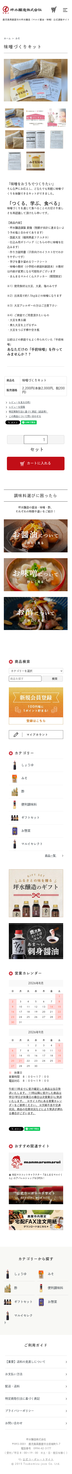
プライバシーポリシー (19, 1410)
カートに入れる (39, 463)
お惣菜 (25, 830)
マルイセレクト (31, 843)
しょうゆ (27, 765)
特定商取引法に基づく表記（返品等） (28, 411)
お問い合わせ (13, 1423)
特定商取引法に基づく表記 (22, 1398)
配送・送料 (12, 1386)
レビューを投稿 (17, 407)
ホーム (7, 38)
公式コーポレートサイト (38, 1459)
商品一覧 (50, 855)
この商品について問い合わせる (25, 416)
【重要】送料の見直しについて (25, 1361)
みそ (17, 38)
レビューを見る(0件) (19, 402)
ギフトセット (30, 817)
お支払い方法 (13, 1374)
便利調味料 (28, 804)
